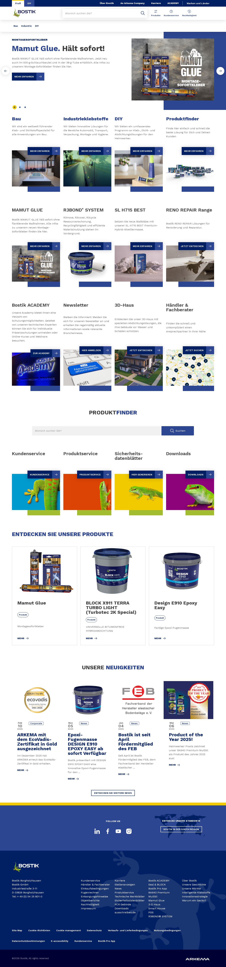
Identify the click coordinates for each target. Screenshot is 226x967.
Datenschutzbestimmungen (28, 941)
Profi (18, 3)
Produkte (155, 15)
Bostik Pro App (157, 888)
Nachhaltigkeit (189, 15)
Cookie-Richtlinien (39, 930)
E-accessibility (59, 941)
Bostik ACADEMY (158, 880)
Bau (16, 26)
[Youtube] (118, 831)
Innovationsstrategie (195, 896)
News (118, 888)
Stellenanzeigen (125, 884)
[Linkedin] (97, 831)
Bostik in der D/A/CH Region (181, 829)
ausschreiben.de (125, 912)
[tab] (14, 107)
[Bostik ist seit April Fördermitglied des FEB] (138, 733)
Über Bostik (107, 3)
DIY (29, 3)
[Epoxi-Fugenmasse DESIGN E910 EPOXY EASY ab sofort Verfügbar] (88, 733)
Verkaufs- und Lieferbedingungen (128, 930)
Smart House (156, 908)
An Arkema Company (132, 3)
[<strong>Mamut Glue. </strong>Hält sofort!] (113, 67)
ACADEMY (173, 3)
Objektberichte (90, 900)
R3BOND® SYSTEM (160, 916)
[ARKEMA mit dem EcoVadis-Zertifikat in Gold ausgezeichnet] (37, 733)
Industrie (26, 26)
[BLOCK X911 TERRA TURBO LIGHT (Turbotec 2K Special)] (113, 596)
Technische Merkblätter (130, 896)
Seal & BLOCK (157, 884)
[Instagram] (129, 831)
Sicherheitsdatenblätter (130, 900)
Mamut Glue (156, 900)
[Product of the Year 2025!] (189, 733)
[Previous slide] (6, 71)
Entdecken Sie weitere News (113, 793)
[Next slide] (220, 71)
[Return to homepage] (27, 13)
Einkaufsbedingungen (95, 888)
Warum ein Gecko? (194, 900)
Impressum (88, 908)
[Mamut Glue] (44, 596)
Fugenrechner (90, 892)
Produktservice (124, 892)
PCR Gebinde (123, 904)
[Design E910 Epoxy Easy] (181, 596)
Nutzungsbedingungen (167, 930)
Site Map (17, 930)
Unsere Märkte (191, 888)
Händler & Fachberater (95, 884)
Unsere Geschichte (194, 884)
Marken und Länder (198, 3)
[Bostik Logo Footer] (29, 873)
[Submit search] (142, 13)
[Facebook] (107, 831)
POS (151, 912)
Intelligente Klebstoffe (196, 892)
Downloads (122, 908)
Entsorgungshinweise (94, 896)
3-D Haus (154, 904)
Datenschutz (94, 930)
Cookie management (68, 930)
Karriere (156, 3)
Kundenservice (171, 15)
